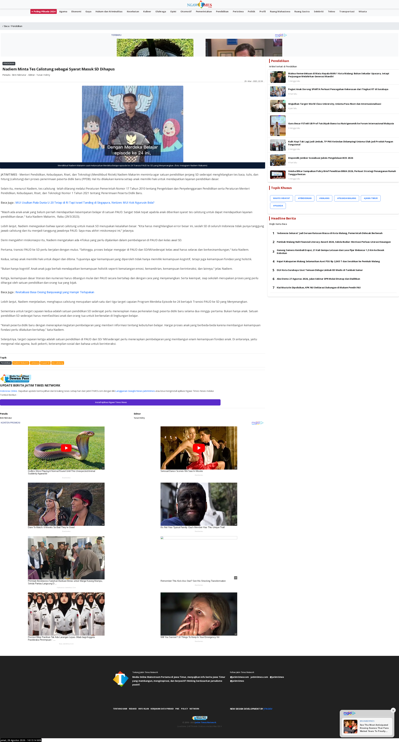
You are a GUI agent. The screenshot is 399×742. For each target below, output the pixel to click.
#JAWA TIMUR (370, 198)
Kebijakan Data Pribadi (162, 708)
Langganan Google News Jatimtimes (135, 390)
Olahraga (160, 11)
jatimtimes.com (259, 676)
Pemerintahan (204, 11)
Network (194, 708)
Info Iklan (143, 708)
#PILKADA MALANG (346, 198)
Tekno (331, 11)
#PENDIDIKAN (304, 198)
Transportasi (346, 11)
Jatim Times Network (205, 722)
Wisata (363, 11)
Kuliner (147, 11)
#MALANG (324, 198)
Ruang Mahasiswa (280, 11)
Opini (173, 11)
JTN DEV (268, 708)
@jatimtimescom (239, 676)
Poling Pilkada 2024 (44, 11)
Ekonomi (76, 11)
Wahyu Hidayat (281, 198)
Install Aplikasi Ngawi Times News (111, 402)
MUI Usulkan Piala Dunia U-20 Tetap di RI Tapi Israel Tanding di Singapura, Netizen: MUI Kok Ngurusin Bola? (84, 202)
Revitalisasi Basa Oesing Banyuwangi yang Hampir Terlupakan (54, 292)
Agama (63, 11)
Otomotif (186, 11)
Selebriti (319, 11)
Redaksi (133, 708)
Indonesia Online (8, 390)
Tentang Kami (120, 708)
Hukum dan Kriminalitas (109, 11)
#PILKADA (278, 205)
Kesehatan (133, 11)
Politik (251, 11)
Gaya (88, 11)
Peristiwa (238, 11)
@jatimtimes (277, 676)
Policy (184, 708)
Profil (263, 11)
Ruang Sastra (302, 11)
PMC (177, 708)
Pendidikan (222, 11)
